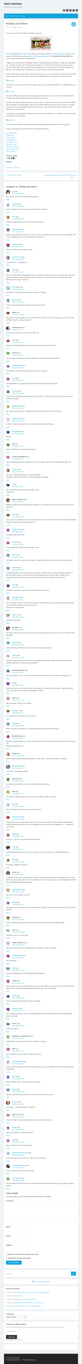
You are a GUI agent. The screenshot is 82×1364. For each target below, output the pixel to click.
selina (14, 902)
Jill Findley (9, 54)
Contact (22, 16)
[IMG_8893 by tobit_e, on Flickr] (10, 80)
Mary (17, 27)
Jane (13, 585)
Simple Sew (10, 135)
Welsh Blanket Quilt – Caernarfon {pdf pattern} (27, 1306)
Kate (13, 340)
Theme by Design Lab (29, 1360)
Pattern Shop (14, 16)
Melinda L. (15, 710)
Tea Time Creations (12, 149)
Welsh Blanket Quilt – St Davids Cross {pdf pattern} (33, 1292)
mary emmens (13, 3)
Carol (14, 514)
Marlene (15, 642)
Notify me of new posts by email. (19, 1258)
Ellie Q (14, 1076)
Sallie (14, 834)
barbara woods (17, 955)
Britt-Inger (16, 287)
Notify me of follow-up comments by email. (23, 1254)
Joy (13, 191)
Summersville (47, 74)
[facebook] (64, 10)
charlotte (15, 244)
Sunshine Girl (16, 418)
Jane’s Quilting (10, 151)
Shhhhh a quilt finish (31, 1299)
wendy (14, 1127)
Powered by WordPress (13, 1360)
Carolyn (14, 469)
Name (8, 1227)
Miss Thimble (16, 766)
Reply (8, 199)
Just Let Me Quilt (11, 133)
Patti (14, 378)
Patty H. (15, 615)
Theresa (15, 204)
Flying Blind (16, 431)
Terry (14, 723)
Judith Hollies (17, 406)
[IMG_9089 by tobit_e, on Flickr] (10, 91)
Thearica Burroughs (19, 1165)
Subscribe (11, 1337)
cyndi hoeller (16, 817)
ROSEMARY (16, 597)
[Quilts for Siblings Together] (41, 1281)
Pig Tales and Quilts (12, 147)
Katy (13, 847)
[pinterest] (73, 10)
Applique (10, 167)
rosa (13, 859)
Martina (15, 300)
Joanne (14, 655)
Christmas (17, 167)
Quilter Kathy (17, 889)
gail (13, 1140)
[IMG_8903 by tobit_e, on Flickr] (10, 120)
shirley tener (16, 529)
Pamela (14, 391)
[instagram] (70, 10)
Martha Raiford (17, 1061)
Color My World (11, 140)
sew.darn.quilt (10, 137)
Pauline (14, 542)
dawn (14, 968)
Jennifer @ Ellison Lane (20, 1153)
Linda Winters (17, 365)
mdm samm (16, 229)
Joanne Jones (16, 257)
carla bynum (16, 1178)
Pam (13, 216)
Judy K (14, 1089)
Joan (13, 270)
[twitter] (67, 10)
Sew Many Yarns (11, 144)
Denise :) (15, 1102)
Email (8, 1236)
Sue (13, 804)
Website (9, 1245)
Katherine (15, 1008)
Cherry (14, 555)
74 (22, 27)
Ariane (14, 996)
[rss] (77, 10)
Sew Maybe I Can (11, 142)
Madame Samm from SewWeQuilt (38, 56)
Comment (10, 1201)
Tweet (9, 162)
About (7, 16)
